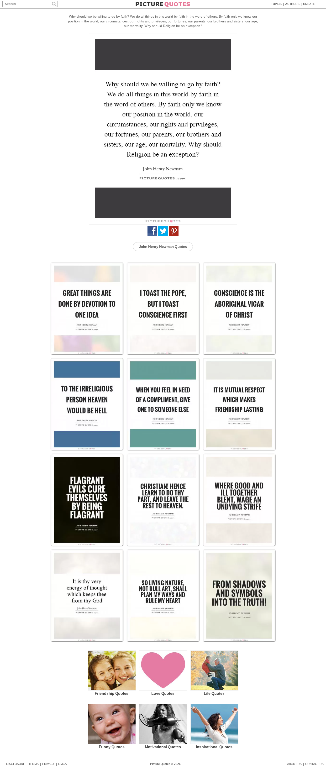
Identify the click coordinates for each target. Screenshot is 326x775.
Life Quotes (214, 693)
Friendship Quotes (111, 693)
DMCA (62, 764)
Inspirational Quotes (214, 747)
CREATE (309, 4)
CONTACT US (314, 764)
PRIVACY (48, 764)
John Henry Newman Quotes (163, 247)
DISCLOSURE (15, 764)
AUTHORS (292, 4)
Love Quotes (162, 693)
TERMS (34, 764)
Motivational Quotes (163, 747)
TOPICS (276, 4)
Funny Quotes (112, 747)
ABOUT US (294, 764)
